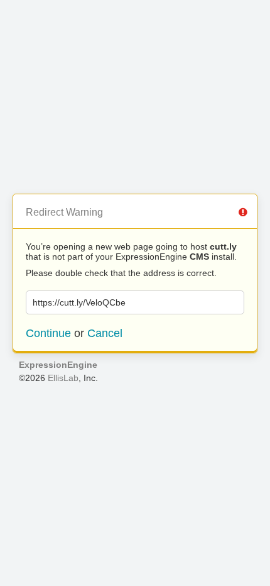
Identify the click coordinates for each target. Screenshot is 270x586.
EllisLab (63, 378)
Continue (48, 333)
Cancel (104, 333)
